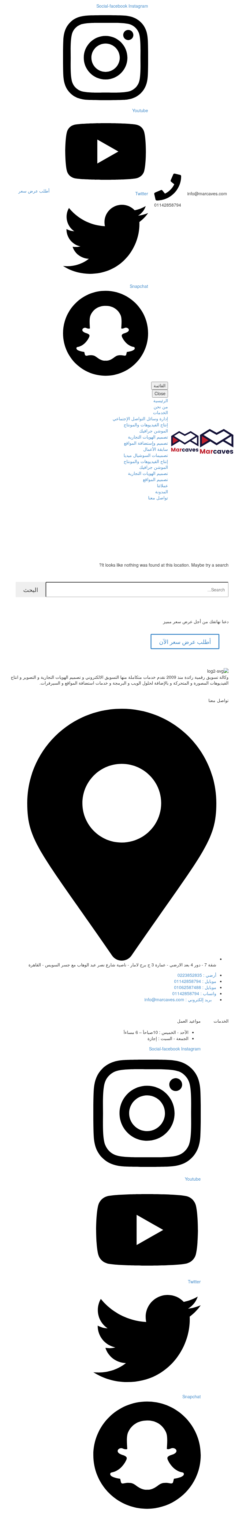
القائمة (160, 385)
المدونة (161, 491)
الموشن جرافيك (153, 431)
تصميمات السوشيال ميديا (146, 455)
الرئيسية (160, 400)
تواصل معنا (158, 498)
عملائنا (162, 485)
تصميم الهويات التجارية (148, 437)
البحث (30, 589)
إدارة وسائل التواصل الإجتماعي (140, 418)
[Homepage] (202, 441)
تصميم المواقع (155, 479)
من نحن (161, 406)
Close (160, 393)
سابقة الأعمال (155, 449)
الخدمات (160, 412)
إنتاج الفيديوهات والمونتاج (146, 424)
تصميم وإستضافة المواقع (146, 443)
